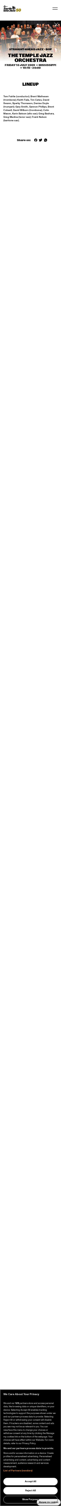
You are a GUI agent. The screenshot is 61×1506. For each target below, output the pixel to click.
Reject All (30, 1490)
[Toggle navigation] (55, 8)
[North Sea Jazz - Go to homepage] (12, 8)
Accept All (30, 1481)
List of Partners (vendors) (17, 1470)
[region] (30, 1447)
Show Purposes (30, 1499)
